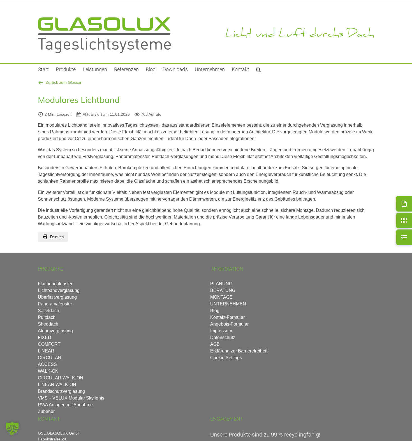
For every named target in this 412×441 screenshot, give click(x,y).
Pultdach (46, 317)
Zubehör (46, 411)
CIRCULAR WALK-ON (60, 377)
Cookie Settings (226, 357)
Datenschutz (222, 337)
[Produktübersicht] (404, 220)
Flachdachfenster (55, 283)
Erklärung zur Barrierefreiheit (238, 351)
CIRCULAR (49, 357)
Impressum (221, 330)
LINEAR (46, 351)
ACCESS (47, 364)
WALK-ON (48, 371)
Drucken (57, 237)
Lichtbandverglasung (59, 290)
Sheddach (48, 324)
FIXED (44, 337)
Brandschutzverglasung (61, 391)
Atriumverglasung (55, 330)
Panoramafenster (55, 303)
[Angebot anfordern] (404, 204)
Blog (214, 310)
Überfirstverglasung (57, 297)
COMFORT (49, 344)
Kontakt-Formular (227, 317)
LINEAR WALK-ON (57, 384)
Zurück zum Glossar (64, 82)
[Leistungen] (404, 237)
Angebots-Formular (229, 324)
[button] (258, 69)
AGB (215, 344)
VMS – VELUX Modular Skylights (71, 398)
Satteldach (48, 310)
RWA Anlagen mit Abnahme (65, 404)
